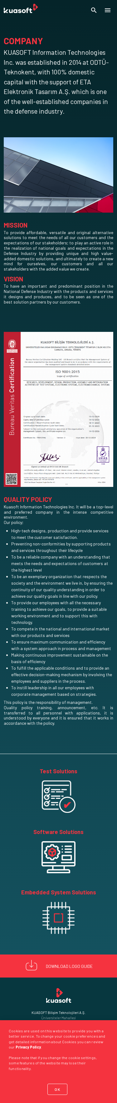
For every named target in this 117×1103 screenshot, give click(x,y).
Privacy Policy (28, 1047)
